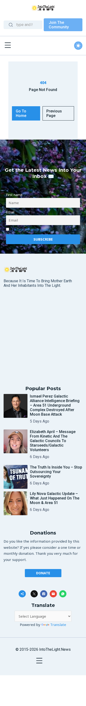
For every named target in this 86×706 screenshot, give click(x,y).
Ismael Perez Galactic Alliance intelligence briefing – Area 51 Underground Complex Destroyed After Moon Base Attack (55, 405)
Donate (43, 573)
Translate (58, 624)
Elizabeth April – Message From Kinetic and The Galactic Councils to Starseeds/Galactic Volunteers (52, 440)
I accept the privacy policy (31, 229)
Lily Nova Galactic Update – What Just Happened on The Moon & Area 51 (54, 498)
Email (10, 212)
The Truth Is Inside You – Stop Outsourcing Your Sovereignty (56, 472)
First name (14, 195)
